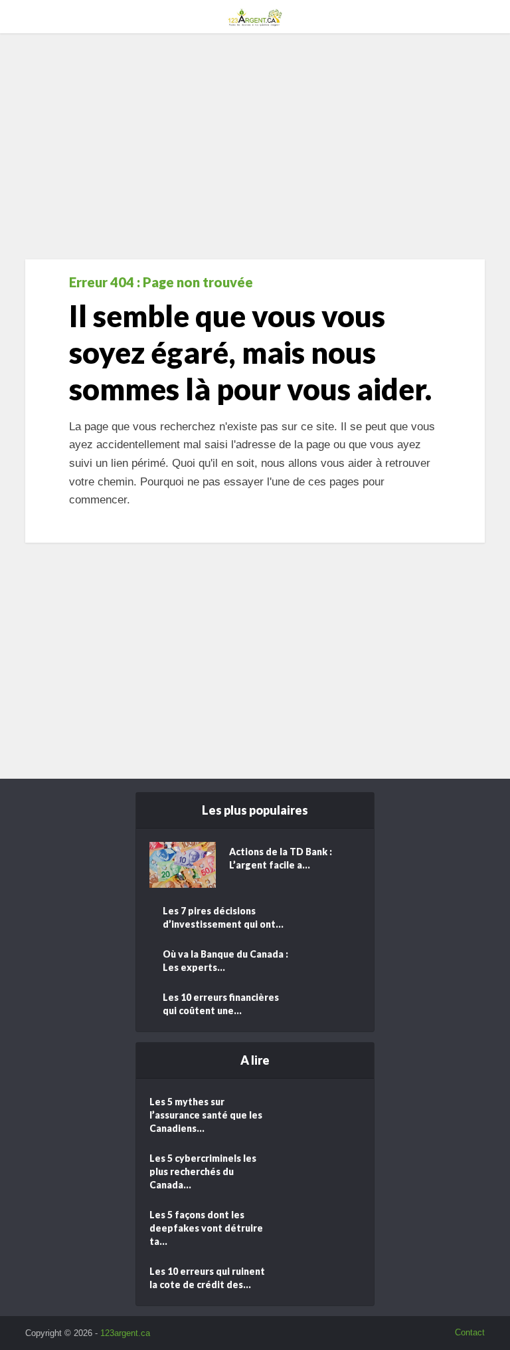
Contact (470, 1332)
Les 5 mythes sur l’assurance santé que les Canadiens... (205, 1115)
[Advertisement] (255, 146)
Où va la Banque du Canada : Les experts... (225, 960)
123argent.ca (125, 1333)
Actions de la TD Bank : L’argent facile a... (280, 858)
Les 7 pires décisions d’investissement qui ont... (223, 917)
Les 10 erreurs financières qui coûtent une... (221, 1004)
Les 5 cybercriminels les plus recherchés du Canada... (202, 1171)
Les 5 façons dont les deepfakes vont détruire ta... (206, 1228)
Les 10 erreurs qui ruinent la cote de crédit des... (207, 1278)
